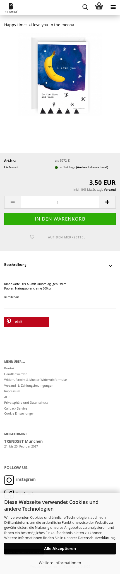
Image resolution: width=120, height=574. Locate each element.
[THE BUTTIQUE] (9, 7)
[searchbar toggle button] (85, 7)
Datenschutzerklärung (96, 537)
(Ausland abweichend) (92, 167)
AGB (7, 397)
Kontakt (10, 368)
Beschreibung (15, 264)
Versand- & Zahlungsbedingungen (28, 385)
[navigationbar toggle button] (113, 7)
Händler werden (15, 374)
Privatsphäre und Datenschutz (26, 402)
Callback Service (15, 408)
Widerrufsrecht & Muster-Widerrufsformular (35, 379)
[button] (12, 202)
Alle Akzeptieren (60, 548)
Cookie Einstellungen (19, 413)
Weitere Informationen (60, 562)
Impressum (12, 391)
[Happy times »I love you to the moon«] (60, 74)
